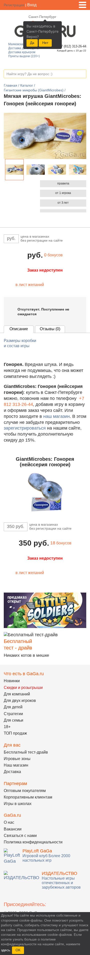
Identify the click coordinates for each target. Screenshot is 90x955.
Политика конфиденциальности (33, 842)
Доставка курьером (21, 52)
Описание (19, 329)
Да (32, 43)
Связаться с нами (20, 835)
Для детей (13, 707)
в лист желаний (30, 285)
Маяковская (16, 44)
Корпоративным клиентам (28, 797)
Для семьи (13, 720)
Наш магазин (16, 765)
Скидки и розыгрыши (23, 687)
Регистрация (14, 5)
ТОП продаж (15, 733)
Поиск (82, 74)
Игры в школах (18, 803)
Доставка (12, 772)
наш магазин (56, 416)
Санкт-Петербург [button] (42, 17)
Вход (31, 5)
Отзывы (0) (50, 329)
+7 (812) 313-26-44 (72, 46)
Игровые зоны (17, 759)
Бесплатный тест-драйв (26, 752)
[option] (14, 169)
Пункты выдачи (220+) (24, 56)
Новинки (12, 681)
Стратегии (13, 714)
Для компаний (17, 694)
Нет (45, 43)
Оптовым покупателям (25, 791)
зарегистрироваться (25, 428)
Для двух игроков (20, 700)
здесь (5, 950)
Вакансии (13, 829)
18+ (7, 727)
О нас (9, 822)
